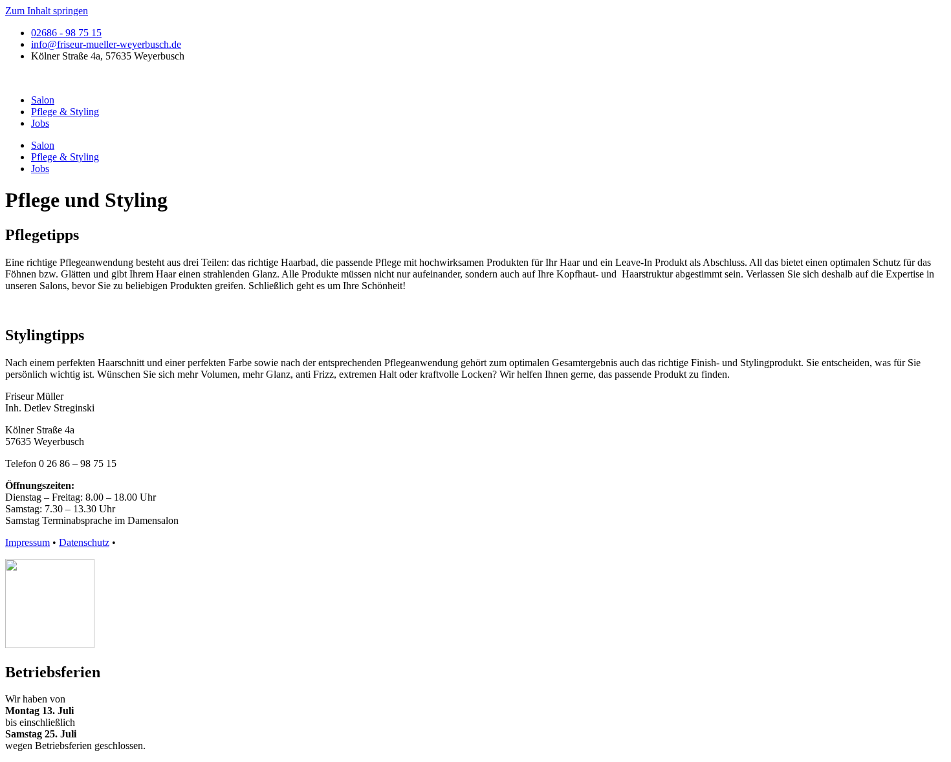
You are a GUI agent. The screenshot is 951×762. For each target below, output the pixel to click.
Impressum (27, 542)
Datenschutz (84, 542)
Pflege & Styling (65, 111)
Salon (42, 99)
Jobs (40, 123)
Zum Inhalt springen (46, 10)
